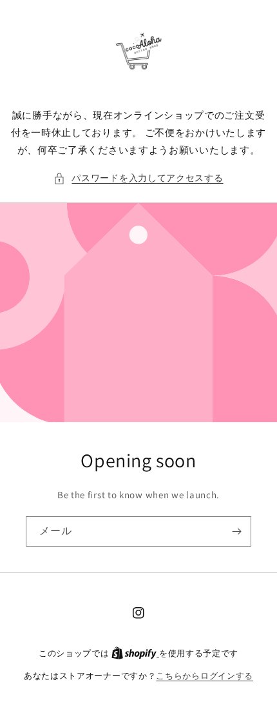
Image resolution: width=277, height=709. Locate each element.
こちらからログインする (204, 675)
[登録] (236, 531)
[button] (138, 178)
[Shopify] (135, 653)
